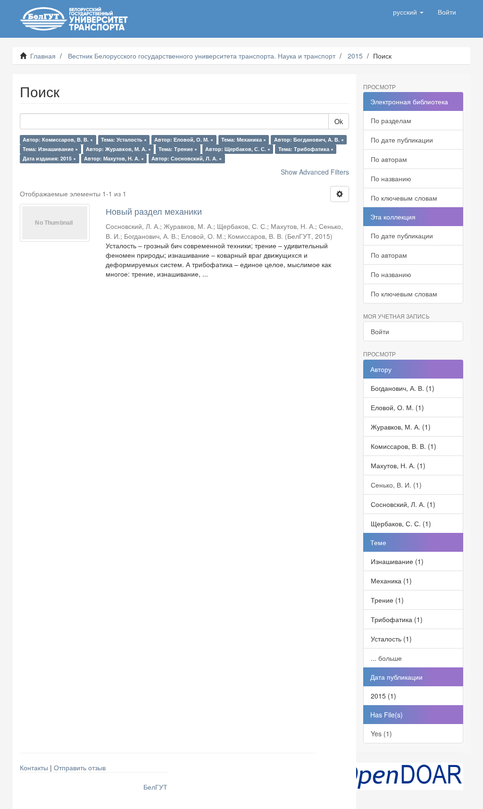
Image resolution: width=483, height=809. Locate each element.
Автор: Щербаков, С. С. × (237, 148)
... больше (386, 658)
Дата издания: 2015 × (49, 158)
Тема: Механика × (243, 139)
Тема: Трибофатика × (305, 148)
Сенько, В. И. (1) (396, 484)
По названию (391, 178)
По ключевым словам (404, 197)
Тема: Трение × (177, 148)
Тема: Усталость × (124, 139)
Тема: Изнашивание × (50, 148)
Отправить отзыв (80, 767)
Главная (43, 55)
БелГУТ (155, 787)
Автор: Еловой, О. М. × (183, 139)
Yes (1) (381, 733)
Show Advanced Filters (315, 172)
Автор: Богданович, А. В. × (309, 139)
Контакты (34, 767)
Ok (338, 121)
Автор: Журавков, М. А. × (118, 148)
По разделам (391, 120)
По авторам (389, 159)
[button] (408, 12)
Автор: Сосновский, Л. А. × (186, 158)
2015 (355, 55)
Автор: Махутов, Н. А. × (114, 158)
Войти (380, 331)
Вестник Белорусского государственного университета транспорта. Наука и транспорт (201, 55)
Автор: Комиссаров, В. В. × (58, 139)
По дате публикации (402, 139)
